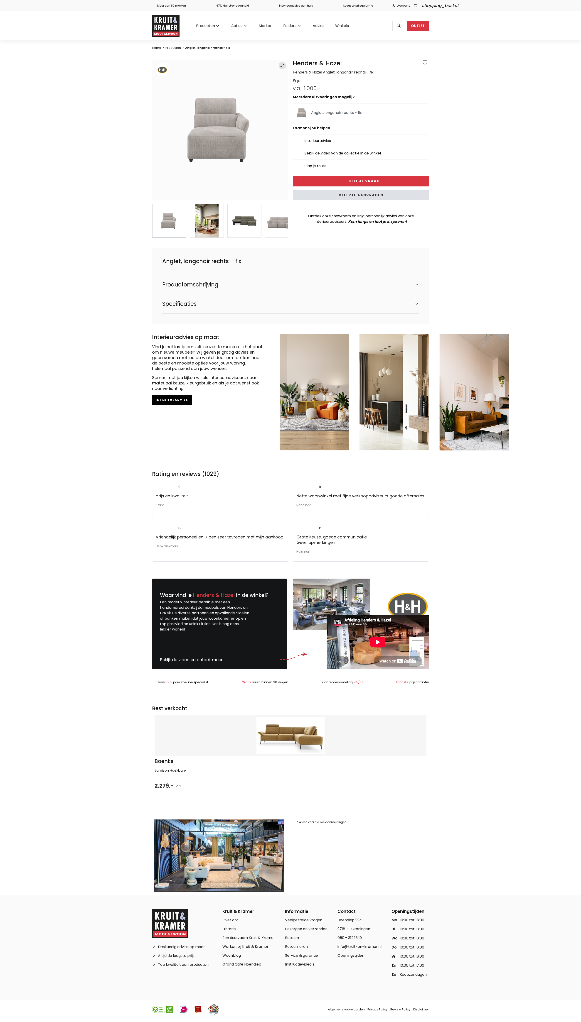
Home (156, 48)
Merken (265, 25)
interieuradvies (172, 400)
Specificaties (179, 304)
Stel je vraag (363, 181)
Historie (229, 929)
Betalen (292, 937)
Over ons (230, 920)
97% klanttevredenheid (232, 5)
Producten (205, 25)
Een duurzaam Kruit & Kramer (248, 937)
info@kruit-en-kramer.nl (359, 946)
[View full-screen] (282, 65)
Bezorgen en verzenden (306, 929)
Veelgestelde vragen (303, 920)
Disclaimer (421, 1009)
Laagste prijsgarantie (358, 5)
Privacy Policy (377, 1009)
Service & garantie (301, 955)
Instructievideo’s (299, 964)
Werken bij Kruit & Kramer (245, 946)
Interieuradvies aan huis (296, 5)
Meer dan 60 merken (171, 5)
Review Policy (400, 1009)
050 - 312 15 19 (349, 937)
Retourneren (296, 946)
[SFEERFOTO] (220, 130)
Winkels (342, 25)
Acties (236, 25)
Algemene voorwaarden (346, 1009)
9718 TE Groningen (353, 929)
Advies (318, 25)
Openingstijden (350, 955)
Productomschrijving (190, 284)
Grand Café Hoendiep (241, 964)
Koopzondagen (413, 974)
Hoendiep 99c (349, 920)
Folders (289, 25)
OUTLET (418, 25)
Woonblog (231, 955)
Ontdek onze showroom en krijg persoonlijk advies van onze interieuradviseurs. (361, 218)
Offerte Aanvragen (361, 195)
